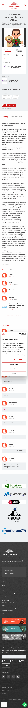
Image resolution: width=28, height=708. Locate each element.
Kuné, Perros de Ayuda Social (13, 80)
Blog (3, 613)
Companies (4, 587)
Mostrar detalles (18, 359)
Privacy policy (5, 690)
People (3, 585)
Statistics (4, 605)
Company (14, 661)
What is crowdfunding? (7, 610)
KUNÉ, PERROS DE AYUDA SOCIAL (16, 67)
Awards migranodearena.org (9, 608)
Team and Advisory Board (8, 602)
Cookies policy (5, 693)
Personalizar (13, 368)
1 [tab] (22, 45)
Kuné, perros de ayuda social (11, 89)
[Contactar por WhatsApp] (24, 704)
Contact (12, 573)
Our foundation (5, 600)
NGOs (3, 590)
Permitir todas (14, 364)
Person (6, 661)
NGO (22, 661)
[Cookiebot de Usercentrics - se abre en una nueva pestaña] (19, 334)
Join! (6, 665)
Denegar (14, 373)
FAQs (6, 573)
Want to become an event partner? (10, 593)
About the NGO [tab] (16, 117)
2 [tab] (24, 45)
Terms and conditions (7, 687)
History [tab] (5, 117)
